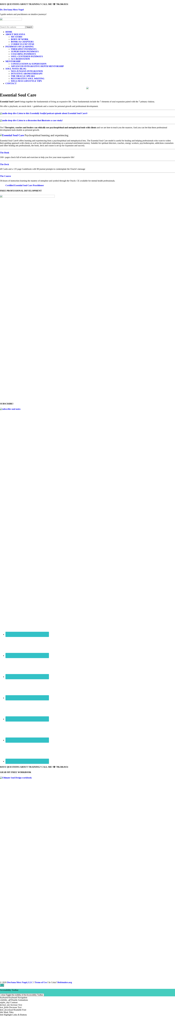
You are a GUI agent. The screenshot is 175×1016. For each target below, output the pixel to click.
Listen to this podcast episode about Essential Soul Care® (52, 113)
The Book (4, 152)
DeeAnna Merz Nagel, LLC (20, 982)
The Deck (4, 164)
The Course (5, 176)
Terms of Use (41, 982)
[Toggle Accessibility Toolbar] (2, 985)
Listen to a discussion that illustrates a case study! (40, 120)
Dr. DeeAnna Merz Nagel (12, 9)
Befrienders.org (64, 982)
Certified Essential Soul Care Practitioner (24, 185)
